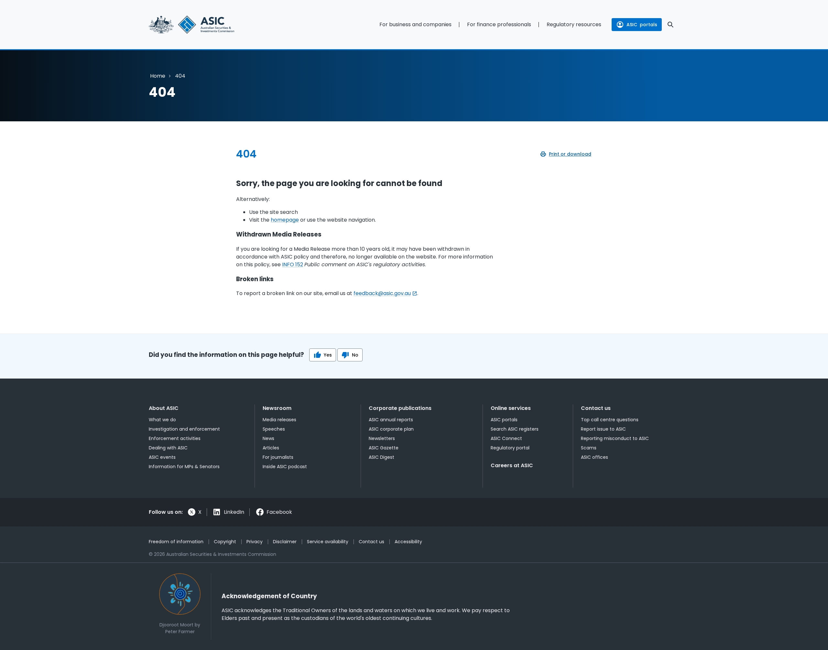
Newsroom (277, 408)
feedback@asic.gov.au (382, 293)
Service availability (327, 541)
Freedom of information (176, 541)
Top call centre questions (609, 419)
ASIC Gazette (383, 448)
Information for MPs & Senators (184, 466)
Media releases (279, 419)
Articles (271, 448)
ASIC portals (504, 419)
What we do (162, 419)
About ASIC (164, 408)
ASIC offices (594, 457)
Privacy (254, 541)
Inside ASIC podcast (285, 466)
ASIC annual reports (391, 419)
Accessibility (408, 541)
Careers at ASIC (512, 465)
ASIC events (162, 457)
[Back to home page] (207, 25)
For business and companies (415, 24)
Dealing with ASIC (168, 448)
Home (157, 76)
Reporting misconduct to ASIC (615, 438)
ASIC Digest (381, 457)
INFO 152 (292, 264)
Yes (328, 355)
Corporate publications (400, 408)
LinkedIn (234, 512)
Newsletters (382, 438)
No (355, 355)
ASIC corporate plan (391, 429)
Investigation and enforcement (184, 429)
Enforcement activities (175, 438)
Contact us (596, 408)
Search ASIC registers (515, 429)
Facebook (279, 512)
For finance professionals (499, 24)
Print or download (570, 154)
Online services (511, 408)
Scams (588, 448)
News (268, 438)
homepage (285, 220)
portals (641, 24)
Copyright (225, 541)
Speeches (274, 429)
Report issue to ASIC (603, 429)
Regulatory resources (574, 24)
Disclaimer (285, 541)
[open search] (670, 25)
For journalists (278, 457)
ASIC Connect (506, 438)
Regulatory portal (510, 448)
